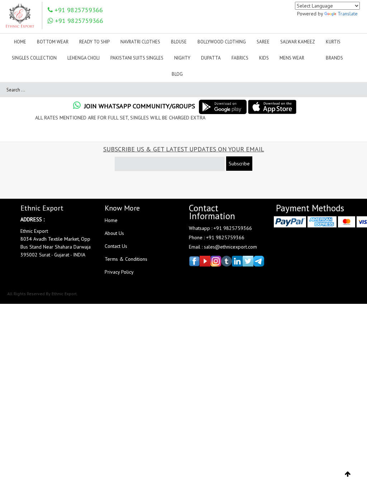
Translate (348, 13)
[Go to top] (347, 474)
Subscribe (239, 163)
